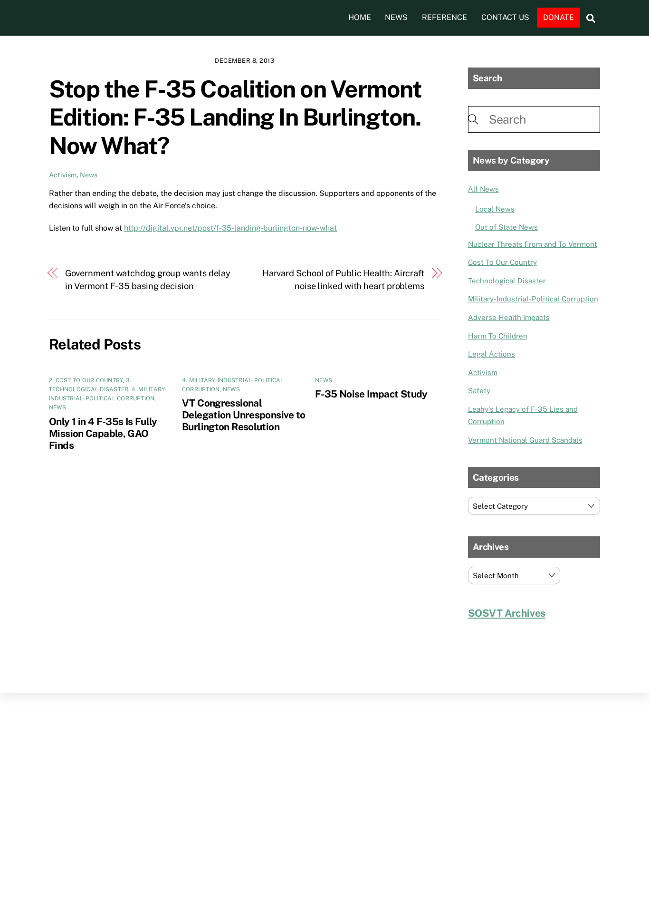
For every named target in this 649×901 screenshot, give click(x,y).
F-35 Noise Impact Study (371, 394)
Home (359, 17)
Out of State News (506, 227)
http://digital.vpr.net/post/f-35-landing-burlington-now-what (230, 228)
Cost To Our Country (502, 262)
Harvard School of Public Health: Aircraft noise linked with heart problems (343, 279)
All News (483, 189)
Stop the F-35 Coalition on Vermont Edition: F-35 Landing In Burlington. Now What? (235, 117)
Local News (495, 209)
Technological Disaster (507, 281)
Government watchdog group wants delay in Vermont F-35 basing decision (148, 279)
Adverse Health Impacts (509, 317)
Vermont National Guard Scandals (525, 440)
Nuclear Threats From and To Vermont (532, 244)
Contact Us (505, 17)
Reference (444, 17)
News (396, 17)
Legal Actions (491, 354)
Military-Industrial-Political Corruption (533, 299)
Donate (558, 17)
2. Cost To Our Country (86, 380)
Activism (62, 175)
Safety (479, 391)
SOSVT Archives (506, 613)
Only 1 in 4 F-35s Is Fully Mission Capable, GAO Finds (103, 433)
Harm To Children (497, 336)
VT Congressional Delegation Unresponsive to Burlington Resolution (243, 415)
